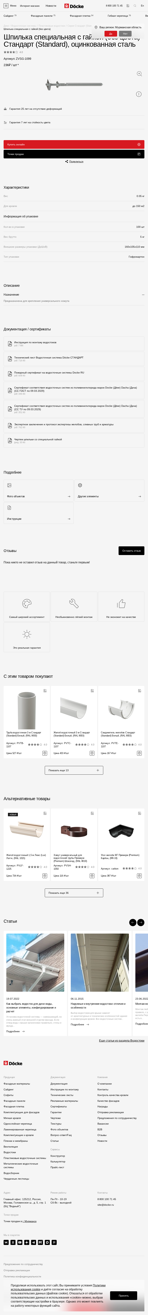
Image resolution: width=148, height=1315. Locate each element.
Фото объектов (59, 1129)
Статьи (55, 1140)
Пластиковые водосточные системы (25, 1158)
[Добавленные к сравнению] (128, 5)
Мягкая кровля (12, 1118)
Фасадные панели (42, 15)
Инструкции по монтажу (65, 1089)
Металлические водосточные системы (21, 1165)
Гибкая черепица (118, 15)
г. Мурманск (29, 1221)
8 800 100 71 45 (106, 1199)
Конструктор (58, 1155)
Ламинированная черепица (20, 1129)
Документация (59, 1083)
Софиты (8, 1095)
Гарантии (56, 1112)
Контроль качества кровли (112, 1095)
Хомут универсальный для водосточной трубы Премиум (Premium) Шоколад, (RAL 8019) (70, 858)
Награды (102, 1106)
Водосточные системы (23, 25)
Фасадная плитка (80, 15)
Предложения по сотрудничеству (117, 1118)
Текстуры (56, 1123)
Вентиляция (11, 1146)
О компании (104, 1083)
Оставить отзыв (131, 550)
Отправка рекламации (110, 1112)
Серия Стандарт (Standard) (82, 25)
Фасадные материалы (17, 1083)
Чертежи (56, 1118)
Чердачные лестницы (16, 1178)
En (142, 5)
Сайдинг (9, 15)
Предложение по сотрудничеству (23, 1264)
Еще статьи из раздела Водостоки (121, 1040)
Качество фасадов (108, 1100)
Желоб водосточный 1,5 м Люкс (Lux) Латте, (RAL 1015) (26, 857)
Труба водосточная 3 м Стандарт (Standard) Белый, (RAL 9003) (23, 734)
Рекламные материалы (64, 1100)
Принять (124, 1295)
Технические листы (62, 1095)
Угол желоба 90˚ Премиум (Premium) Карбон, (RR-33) (120, 857)
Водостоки (10, 1152)
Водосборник (11, 1173)
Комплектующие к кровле (19, 1135)
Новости (102, 1140)
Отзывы (101, 1135)
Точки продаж (15, 154)
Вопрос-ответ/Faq (61, 1135)
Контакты (102, 1089)
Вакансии (103, 1123)
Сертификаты (59, 1106)
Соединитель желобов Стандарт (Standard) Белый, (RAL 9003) (118, 734)
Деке (6, 25)
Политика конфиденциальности (22, 1276)
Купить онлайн (16, 144)
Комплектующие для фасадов (21, 1112)
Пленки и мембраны (16, 1140)
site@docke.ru (105, 1204)
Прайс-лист (57, 1167)
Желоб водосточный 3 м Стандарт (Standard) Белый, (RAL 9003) (72, 734)
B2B (99, 1129)
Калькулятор (58, 1161)
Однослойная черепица (18, 1123)
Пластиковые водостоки (52, 25)
